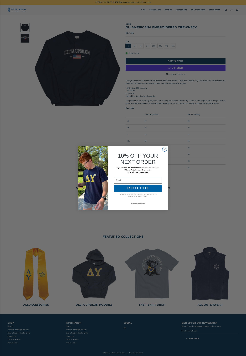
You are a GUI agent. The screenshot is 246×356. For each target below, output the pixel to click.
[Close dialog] (164, 149)
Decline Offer (138, 203)
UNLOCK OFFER (138, 188)
